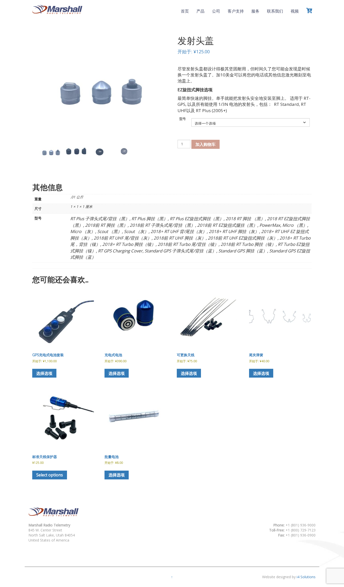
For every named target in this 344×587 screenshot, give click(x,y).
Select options (49, 475)
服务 (255, 11)
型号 (182, 118)
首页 (185, 11)
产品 (200, 11)
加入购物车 (205, 144)
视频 (295, 11)
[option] (51, 151)
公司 (216, 11)
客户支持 (236, 11)
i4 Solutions (306, 576)
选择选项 (44, 373)
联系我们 (275, 11)
